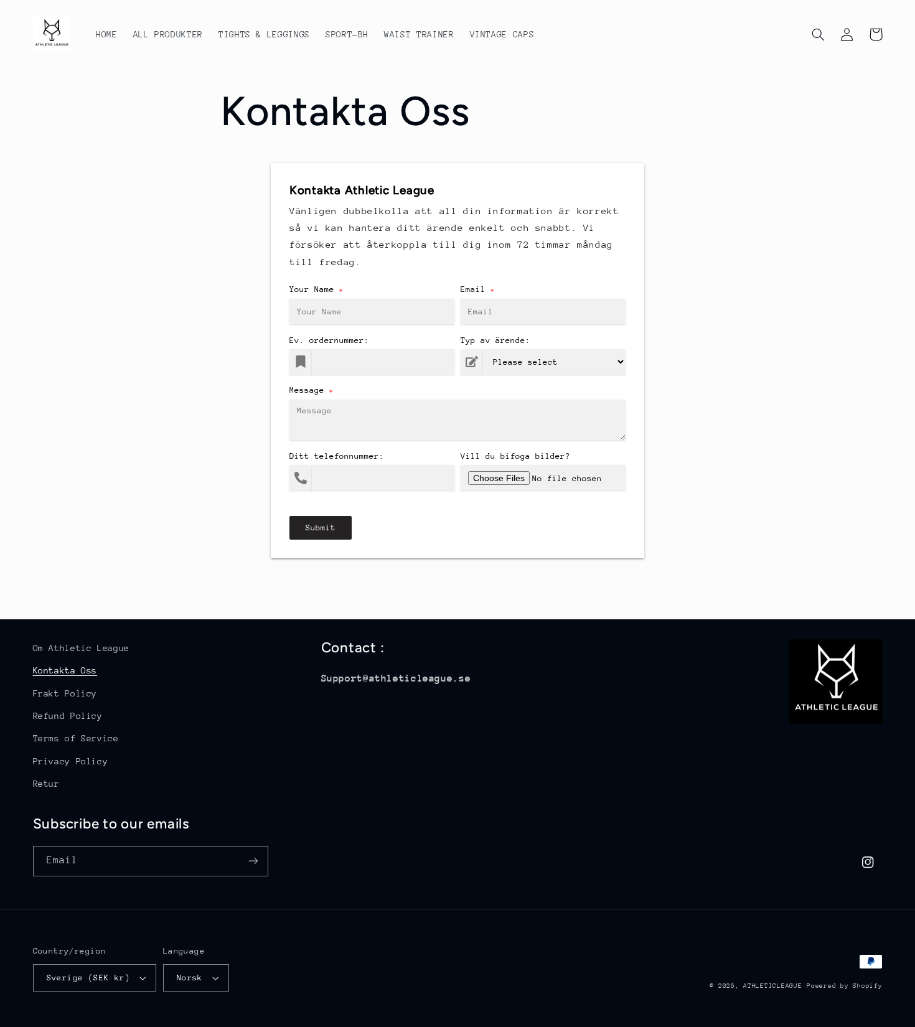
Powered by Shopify (844, 986)
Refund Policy (68, 716)
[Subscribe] (252, 861)
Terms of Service (76, 738)
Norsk (190, 977)
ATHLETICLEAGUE (772, 986)
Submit (321, 527)
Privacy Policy (70, 761)
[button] (818, 34)
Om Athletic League (81, 648)
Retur (46, 784)
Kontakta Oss (65, 670)
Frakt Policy (65, 693)
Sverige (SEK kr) (89, 977)
